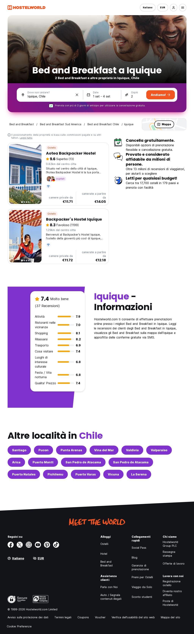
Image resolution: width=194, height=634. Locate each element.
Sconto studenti (142, 596)
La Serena (139, 474)
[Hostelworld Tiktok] (56, 545)
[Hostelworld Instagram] (29, 545)
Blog (134, 557)
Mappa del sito (170, 617)
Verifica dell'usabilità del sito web (133, 617)
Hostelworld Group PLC (170, 543)
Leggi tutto (26, 137)
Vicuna (113, 474)
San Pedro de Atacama (83, 462)
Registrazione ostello (171, 583)
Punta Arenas (71, 450)
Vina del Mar (104, 450)
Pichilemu (55, 474)
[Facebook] (11, 545)
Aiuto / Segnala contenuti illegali (110, 596)
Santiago (19, 450)
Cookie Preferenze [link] (19, 626)
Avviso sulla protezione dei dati (28, 617)
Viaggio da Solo (142, 587)
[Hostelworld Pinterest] (47, 545)
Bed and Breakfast (106, 563)
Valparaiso (159, 450)
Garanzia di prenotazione (140, 567)
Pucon (43, 450)
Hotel (103, 553)
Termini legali (62, 617)
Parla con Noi (109, 587)
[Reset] (76, 94)
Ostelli (104, 543)
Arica (16, 462)
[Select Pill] (173, 7)
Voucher (100, 617)
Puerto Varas (85, 474)
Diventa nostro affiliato (172, 593)
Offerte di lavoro (174, 563)
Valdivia (132, 450)
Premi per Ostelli (142, 577)
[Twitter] (20, 545)
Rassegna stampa (169, 553)
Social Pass (139, 547)
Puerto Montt (43, 462)
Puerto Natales (23, 474)
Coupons (83, 617)
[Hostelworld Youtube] (38, 545)
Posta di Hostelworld (170, 602)
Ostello (52, 147)
